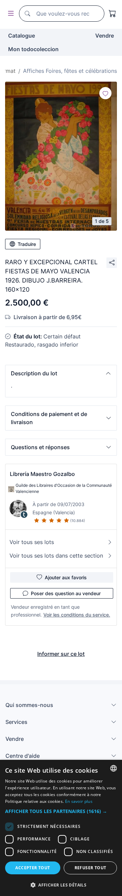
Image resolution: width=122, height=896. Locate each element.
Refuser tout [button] (90, 868)
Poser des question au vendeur (66, 593)
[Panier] (112, 13)
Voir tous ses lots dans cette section (56, 555)
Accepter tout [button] (32, 868)
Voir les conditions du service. (76, 615)
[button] (61, 373)
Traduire (27, 244)
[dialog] (61, 828)
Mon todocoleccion (33, 49)
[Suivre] (105, 93)
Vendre (104, 35)
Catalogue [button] (21, 35)
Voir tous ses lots (31, 542)
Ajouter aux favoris (66, 577)
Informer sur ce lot (61, 653)
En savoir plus (79, 801)
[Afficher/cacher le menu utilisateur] (9, 13)
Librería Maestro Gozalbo (42, 474)
